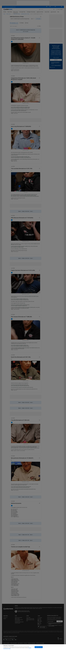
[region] (33, 647)
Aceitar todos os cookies (38, 647)
